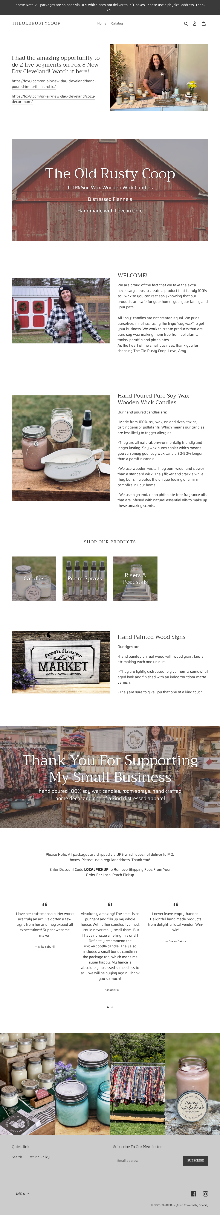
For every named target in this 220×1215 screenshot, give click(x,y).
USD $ (20, 1193)
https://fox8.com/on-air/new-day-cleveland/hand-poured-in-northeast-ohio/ (54, 83)
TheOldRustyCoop (36, 23)
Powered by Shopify (196, 1205)
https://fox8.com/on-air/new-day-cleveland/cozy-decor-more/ (53, 99)
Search (17, 1157)
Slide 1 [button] (108, 1007)
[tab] (108, 1007)
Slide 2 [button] (112, 1007)
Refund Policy (39, 1157)
